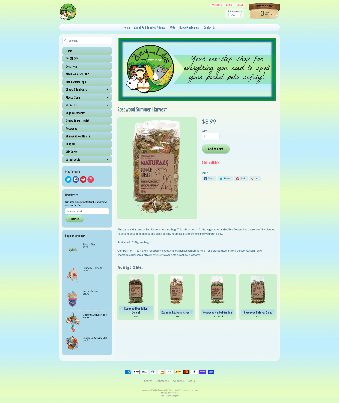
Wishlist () (217, 5)
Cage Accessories (75, 113)
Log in (229, 5)
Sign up (240, 5)
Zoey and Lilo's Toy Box (167, 390)
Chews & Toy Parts (76, 90)
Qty (204, 130)
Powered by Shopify (170, 396)
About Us (179, 380)
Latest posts (73, 159)
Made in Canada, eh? (77, 74)
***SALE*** (72, 58)
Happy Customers (189, 27)
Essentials (72, 105)
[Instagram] (90, 179)
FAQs (172, 27)
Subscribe (74, 218)
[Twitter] (68, 179)
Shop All (70, 144)
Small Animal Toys (76, 82)
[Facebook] (76, 179)
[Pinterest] (83, 179)
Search (148, 380)
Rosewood (71, 128)
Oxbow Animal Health (77, 121)
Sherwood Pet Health (78, 136)
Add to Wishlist (211, 162)
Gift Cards (72, 152)
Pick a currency (234, 11)
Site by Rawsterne (169, 393)
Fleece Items (73, 97)
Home (127, 27)
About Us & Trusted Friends (149, 27)
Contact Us (210, 27)
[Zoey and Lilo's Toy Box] (68, 16)
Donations (71, 66)
